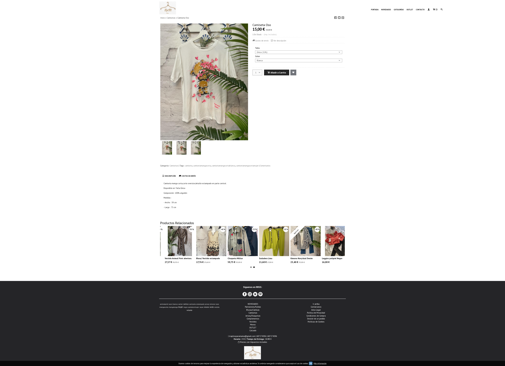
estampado (200, 304)
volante (189, 310)
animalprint (164, 304)
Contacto (420, 10)
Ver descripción (279, 40)
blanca (175, 304)
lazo (217, 304)
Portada (374, 10)
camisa (185, 304)
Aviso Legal (316, 310)
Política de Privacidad (316, 313)
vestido (216, 307)
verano (206, 307)
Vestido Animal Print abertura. (178, 258)
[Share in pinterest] (343, 18)
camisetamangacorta (202, 165)
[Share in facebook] (335, 18)
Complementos (253, 318)
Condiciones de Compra (316, 316)
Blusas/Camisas (252, 310)
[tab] (169, 176)
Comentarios (265, 165)
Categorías (399, 10)
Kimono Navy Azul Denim (302, 258)
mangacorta (163, 307)
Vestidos (253, 321)
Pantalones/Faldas (253, 307)
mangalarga (173, 307)
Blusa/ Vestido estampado (208, 258)
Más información (320, 363)
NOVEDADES (386, 10)
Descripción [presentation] (170, 176)
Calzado (252, 330)
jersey (207, 304)
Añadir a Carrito (278, 72)
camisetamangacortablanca (223, 165)
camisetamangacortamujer (247, 165)
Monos (253, 324)
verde (212, 307)
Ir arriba (316, 304)
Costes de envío (262, 40)
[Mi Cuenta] (428, 10)
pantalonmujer (193, 307)
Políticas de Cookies (316, 321)
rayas (201, 307)
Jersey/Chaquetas (253, 316)
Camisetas (174, 165)
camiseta (188, 165)
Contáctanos (316, 307)
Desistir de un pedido (316, 318)
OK (310, 363)
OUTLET (409, 10)
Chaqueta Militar (235, 258)
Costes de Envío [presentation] (188, 176)
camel (180, 304)
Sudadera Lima (265, 258)
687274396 (261, 336)
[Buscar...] (441, 10)
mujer (180, 307)
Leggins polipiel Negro (332, 258)
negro (185, 307)
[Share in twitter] (339, 18)
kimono (212, 304)
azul (170, 304)
